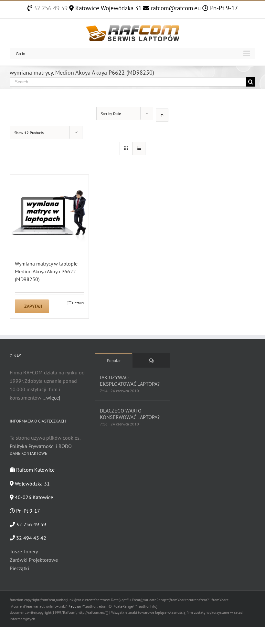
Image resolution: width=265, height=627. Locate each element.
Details (78, 302)
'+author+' (76, 606)
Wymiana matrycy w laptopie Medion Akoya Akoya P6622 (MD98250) (46, 271)
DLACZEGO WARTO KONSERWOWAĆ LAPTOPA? (130, 413)
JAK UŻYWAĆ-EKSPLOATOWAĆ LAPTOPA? (130, 380)
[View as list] (138, 148)
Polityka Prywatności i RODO (41, 446)
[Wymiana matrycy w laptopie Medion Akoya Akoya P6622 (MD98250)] (49, 214)
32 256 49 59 (50, 8)
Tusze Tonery (24, 551)
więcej (53, 397)
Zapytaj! (33, 306)
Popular (114, 360)
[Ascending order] (162, 115)
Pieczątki (19, 568)
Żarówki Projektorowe (34, 560)
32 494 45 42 (30, 538)
